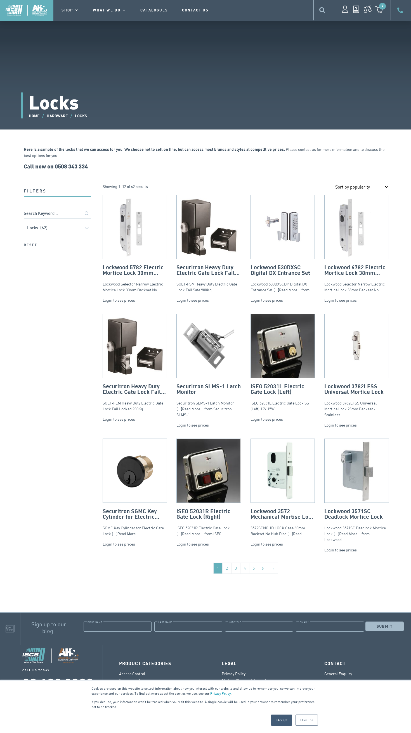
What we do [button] (107, 10)
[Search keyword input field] (57, 213)
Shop (67, 10)
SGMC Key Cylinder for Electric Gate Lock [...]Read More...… (133, 522)
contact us (195, 10)
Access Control (132, 673)
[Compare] (368, 9)
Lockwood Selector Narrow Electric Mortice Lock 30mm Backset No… (133, 278)
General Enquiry (338, 673)
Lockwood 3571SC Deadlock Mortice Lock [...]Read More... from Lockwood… (355, 525)
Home (34, 116)
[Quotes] (356, 9)
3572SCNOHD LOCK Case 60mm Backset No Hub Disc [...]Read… (282, 522)
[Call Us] (401, 10)
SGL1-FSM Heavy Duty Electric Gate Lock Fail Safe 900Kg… (206, 278)
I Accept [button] (281, 720)
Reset (30, 245)
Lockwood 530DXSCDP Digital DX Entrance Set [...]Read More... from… (282, 278)
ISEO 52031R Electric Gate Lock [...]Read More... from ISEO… (203, 522)
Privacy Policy (220, 693)
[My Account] (345, 9)
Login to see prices (119, 300)
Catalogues (154, 10)
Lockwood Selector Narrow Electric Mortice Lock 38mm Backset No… (354, 278)
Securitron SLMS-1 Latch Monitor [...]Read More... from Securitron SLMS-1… (208, 400)
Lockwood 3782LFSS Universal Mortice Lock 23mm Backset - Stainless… (354, 400)
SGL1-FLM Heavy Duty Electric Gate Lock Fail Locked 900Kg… (133, 397)
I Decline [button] (306, 720)
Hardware (57, 116)
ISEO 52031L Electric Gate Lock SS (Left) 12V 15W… (280, 397)
